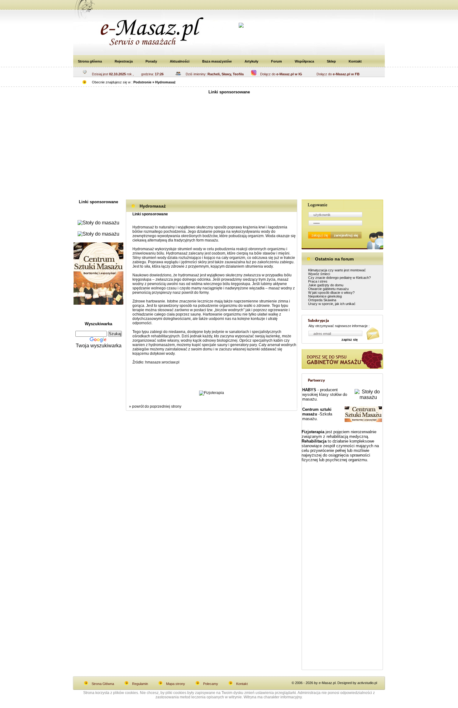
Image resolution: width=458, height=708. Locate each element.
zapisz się (349, 339)
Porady (151, 61)
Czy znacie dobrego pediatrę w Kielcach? (339, 277)
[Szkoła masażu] (98, 303)
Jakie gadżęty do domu (325, 285)
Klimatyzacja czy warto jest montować (337, 270)
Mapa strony (175, 684)
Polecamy (210, 684)
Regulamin (140, 684)
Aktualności (179, 61)
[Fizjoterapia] (211, 393)
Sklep (331, 61)
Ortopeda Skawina (322, 300)
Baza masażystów (217, 61)
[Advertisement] (229, 149)
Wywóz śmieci (319, 274)
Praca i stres (317, 281)
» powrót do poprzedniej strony (155, 406)
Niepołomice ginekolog (325, 296)
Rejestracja (124, 61)
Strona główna (90, 61)
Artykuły (251, 61)
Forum (276, 61)
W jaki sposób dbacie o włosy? (331, 292)
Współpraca (304, 61)
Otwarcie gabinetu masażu (328, 289)
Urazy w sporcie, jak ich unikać (331, 304)
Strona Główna (103, 684)
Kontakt (355, 61)
